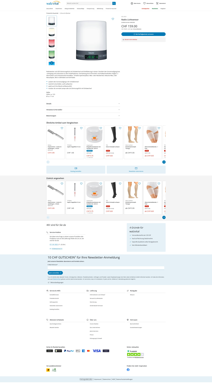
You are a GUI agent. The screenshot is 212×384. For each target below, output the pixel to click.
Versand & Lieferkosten (96, 298)
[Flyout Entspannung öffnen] (95, 8)
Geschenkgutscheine (55, 324)
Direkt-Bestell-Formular (96, 305)
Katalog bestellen (54, 309)
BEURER (123, 17)
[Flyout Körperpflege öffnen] (84, 8)
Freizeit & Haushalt (111, 8)
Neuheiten (155, 8)
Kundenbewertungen (136, 327)
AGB (113, 379)
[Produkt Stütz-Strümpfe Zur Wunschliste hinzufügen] (120, 128)
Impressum (97, 379)
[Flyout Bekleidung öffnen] (103, 8)
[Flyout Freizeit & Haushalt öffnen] (117, 8)
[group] (91, 40)
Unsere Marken (94, 324)
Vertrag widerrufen (86, 379)
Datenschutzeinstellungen (124, 379)
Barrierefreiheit (134, 324)
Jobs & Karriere (94, 331)
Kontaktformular (54, 295)
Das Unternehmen (95, 327)
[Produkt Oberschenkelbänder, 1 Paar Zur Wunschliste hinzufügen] (159, 128)
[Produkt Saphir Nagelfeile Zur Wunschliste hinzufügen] (81, 128)
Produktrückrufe (54, 298)
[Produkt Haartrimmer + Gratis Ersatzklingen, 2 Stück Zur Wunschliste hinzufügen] (62, 128)
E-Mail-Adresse (52, 265)
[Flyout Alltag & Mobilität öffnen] (75, 8)
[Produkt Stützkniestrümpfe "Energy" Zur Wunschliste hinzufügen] (139, 128)
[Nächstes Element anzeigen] (51, 63)
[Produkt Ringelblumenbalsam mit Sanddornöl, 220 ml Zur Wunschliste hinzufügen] (101, 128)
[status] (89, 3)
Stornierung (93, 302)
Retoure (132, 295)
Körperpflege (80, 8)
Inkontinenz (58, 8)
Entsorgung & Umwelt (96, 338)
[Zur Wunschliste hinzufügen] (113, 19)
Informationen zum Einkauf (97, 295)
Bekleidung (100, 8)
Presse (91, 335)
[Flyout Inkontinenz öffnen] (62, 8)
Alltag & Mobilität (69, 8)
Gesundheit (49, 8)
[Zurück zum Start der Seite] (210, 372)
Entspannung (90, 8)
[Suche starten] (114, 3)
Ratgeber (163, 8)
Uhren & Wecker (65, 13)
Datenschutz (57, 279)
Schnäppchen (145, 8)
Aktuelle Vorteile (54, 327)
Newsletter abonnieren (56, 305)
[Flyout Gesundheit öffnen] (53, 8)
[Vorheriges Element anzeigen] (48, 162)
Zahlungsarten (54, 302)
